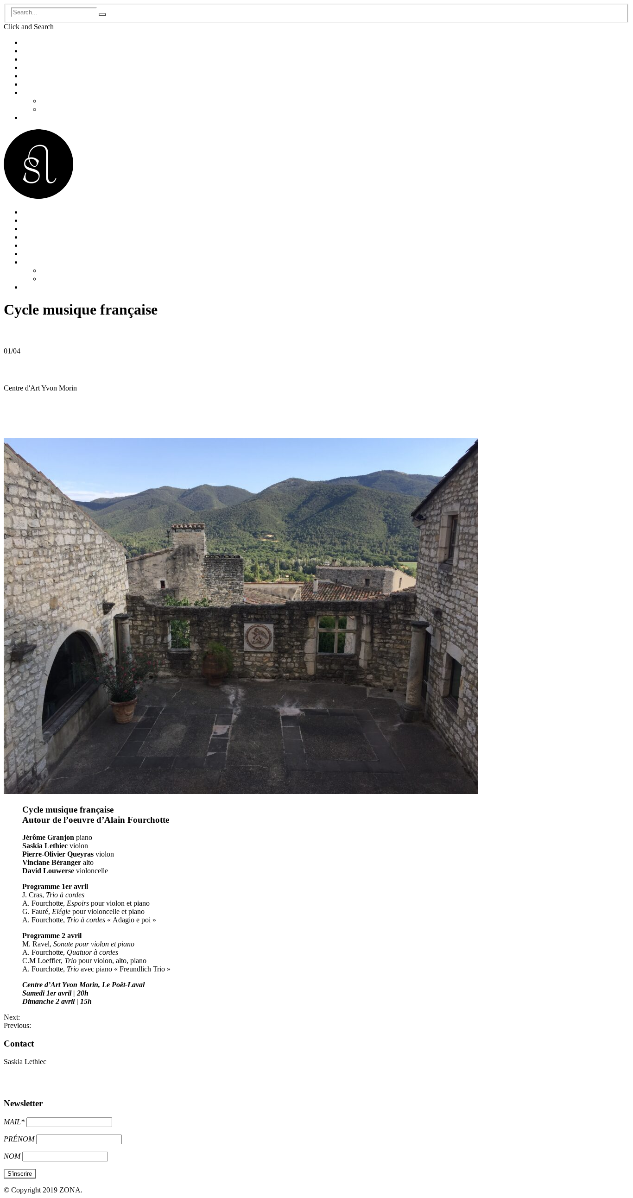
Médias (33, 92)
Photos (51, 101)
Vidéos (51, 109)
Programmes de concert (56, 76)
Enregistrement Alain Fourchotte (78, 1025)
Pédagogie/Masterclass (55, 84)
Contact (33, 117)
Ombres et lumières (48, 1017)
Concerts (35, 59)
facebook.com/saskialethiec (43, 1086)
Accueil (33, 42)
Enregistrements (45, 67)
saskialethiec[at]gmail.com (42, 1077)
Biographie (38, 51)
